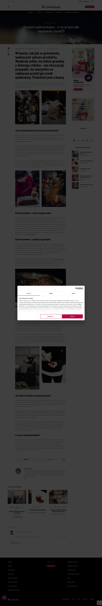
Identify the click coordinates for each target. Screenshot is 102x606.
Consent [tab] (28, 293)
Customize (49, 316)
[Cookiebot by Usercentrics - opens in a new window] (76, 288)
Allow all (72, 316)
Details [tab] (51, 293)
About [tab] (73, 293)
